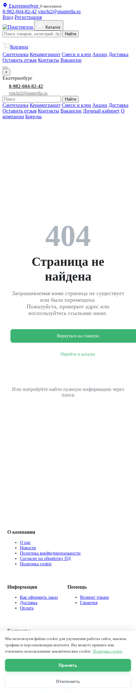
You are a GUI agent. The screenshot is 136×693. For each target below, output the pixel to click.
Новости (28, 547)
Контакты (48, 60)
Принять (68, 665)
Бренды (33, 116)
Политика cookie (36, 563)
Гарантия (88, 602)
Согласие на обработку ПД (45, 558)
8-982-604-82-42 (20, 11)
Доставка (118, 54)
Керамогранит (45, 54)
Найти (70, 34)
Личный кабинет (101, 111)
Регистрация (28, 17)
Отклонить (68, 681)
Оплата (27, 607)
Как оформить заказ (39, 597)
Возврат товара (94, 597)
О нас (25, 542)
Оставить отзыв (20, 60)
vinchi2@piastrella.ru (59, 11)
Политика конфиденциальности (50, 553)
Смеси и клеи (76, 54)
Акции (99, 54)
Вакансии (71, 60)
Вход (8, 17)
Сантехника (15, 54)
